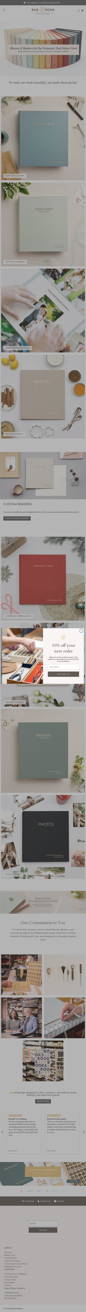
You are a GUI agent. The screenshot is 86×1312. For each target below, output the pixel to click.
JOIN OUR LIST (63, 674)
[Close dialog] (81, 631)
